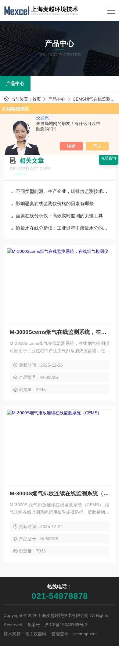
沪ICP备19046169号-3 (66, 624)
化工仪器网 (35, 633)
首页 (36, 99)
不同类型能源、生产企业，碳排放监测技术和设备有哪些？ (62, 191)
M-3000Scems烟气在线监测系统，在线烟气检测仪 (59, 332)
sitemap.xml (84, 633)
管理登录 (59, 633)
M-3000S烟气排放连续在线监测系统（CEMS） (59, 493)
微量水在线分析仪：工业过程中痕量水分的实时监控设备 (62, 228)
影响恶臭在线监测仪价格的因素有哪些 (55, 203)
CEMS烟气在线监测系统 (96, 99)
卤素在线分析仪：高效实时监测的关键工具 (59, 215)
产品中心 (15, 83)
